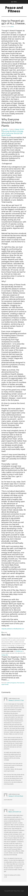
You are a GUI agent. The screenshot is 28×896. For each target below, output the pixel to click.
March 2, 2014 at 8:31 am (14, 811)
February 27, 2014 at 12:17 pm (16, 700)
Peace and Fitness (14, 9)
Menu (15, 2)
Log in (22, 890)
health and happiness (12, 682)
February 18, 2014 (19, 129)
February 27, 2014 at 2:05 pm (15, 796)
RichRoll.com (19, 651)
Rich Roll (5, 129)
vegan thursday (4, 684)
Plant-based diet (20, 682)
